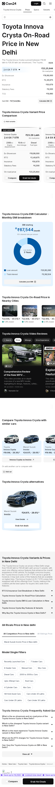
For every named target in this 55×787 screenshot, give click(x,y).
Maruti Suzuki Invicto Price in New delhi (20, 642)
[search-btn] (44, 3)
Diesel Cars (9, 674)
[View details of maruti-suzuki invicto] (21, 508)
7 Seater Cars (36, 661)
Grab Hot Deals (38, 781)
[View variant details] (21, 154)
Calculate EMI (44, 101)
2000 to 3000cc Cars (29, 674)
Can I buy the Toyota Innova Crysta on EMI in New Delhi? (24, 746)
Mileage (28, 340)
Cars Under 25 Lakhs (13, 700)
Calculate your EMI (26, 282)
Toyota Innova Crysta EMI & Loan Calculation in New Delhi (25, 602)
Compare (12, 178)
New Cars (13, 764)
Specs (36, 10)
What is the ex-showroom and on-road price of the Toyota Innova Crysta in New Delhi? (25, 717)
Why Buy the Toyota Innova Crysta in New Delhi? (24, 613)
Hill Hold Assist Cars (12, 694)
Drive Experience (42, 340)
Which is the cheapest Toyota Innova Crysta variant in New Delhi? (25, 724)
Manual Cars (27, 668)
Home (5, 764)
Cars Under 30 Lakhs (36, 700)
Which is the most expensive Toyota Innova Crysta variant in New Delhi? (24, 732)
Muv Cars (42, 668)
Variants (46, 10)
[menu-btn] (50, 3)
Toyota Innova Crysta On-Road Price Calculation (24, 596)
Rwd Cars (29, 681)
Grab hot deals (29, 178)
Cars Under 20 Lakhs (35, 694)
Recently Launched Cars (14, 661)
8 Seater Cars (10, 668)
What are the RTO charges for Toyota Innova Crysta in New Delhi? (25, 739)
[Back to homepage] (9, 3)
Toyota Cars (23, 764)
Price (27, 10)
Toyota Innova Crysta (12, 10)
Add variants (10, 121)
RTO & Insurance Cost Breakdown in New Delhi (23, 591)
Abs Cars (27, 687)
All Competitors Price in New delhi (19, 634)
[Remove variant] (40, 128)
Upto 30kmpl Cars (11, 681)
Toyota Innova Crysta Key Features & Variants (22, 608)
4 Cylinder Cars (10, 687)
